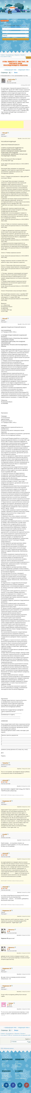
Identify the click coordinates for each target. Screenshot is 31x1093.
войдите (24, 25)
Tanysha (5, 763)
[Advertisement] (12, 125)
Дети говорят (18, 1066)
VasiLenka (11, 79)
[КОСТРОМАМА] (12, 8)
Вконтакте (6, 1085)
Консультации (5, 1075)
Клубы (16, 1065)
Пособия (4, 1066)
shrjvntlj (5, 780)
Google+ (26, 1085)
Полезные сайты (6, 1076)
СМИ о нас (17, 1076)
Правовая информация (20, 1078)
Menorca (11, 929)
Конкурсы (4, 1065)
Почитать (4, 1061)
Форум (16, 1061)
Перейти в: (27, 1039)
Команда (17, 1075)
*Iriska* (10, 1003)
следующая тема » (24, 69)
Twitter (19, 1085)
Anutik (4, 834)
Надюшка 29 (6, 801)
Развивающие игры (6, 1080)
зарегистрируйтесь (15, 26)
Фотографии (18, 1063)
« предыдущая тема (10, 69)
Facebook (13, 1085)
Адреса (3, 1063)
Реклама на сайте (19, 1073)
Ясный (4, 133)
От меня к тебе (5, 1073)
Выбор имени (5, 1078)
